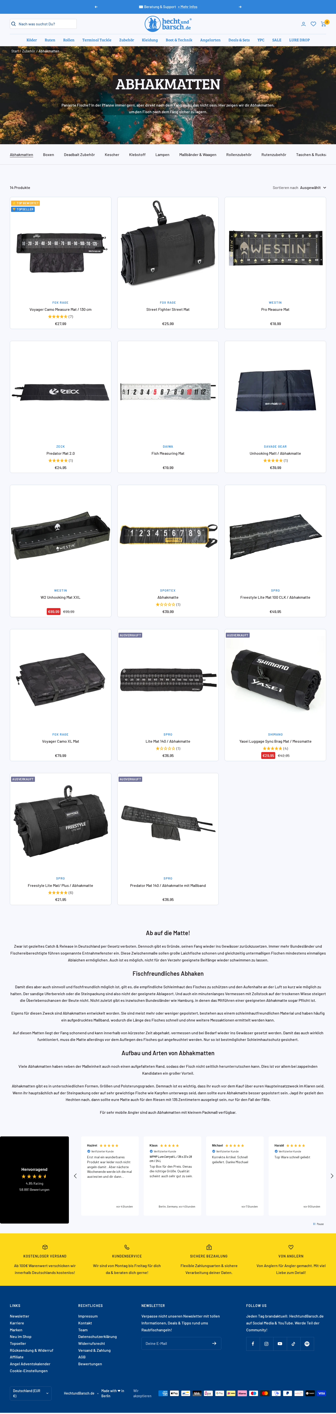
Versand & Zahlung (94, 1350)
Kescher (112, 154)
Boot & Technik (179, 39)
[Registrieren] (214, 1343)
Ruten (50, 39)
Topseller (18, 1343)
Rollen (69, 39)
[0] (313, 24)
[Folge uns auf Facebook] (253, 1344)
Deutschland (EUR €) (26, 1393)
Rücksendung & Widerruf (31, 1350)
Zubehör (126, 39)
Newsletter (19, 1316)
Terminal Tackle (96, 39)
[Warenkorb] (323, 24)
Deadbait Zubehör (79, 154)
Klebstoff (137, 154)
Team (83, 1329)
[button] (75, 1176)
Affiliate (17, 1356)
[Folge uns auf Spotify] (307, 1344)
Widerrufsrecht (91, 1343)
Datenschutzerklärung (97, 1336)
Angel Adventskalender (30, 1363)
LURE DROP (299, 39)
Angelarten (210, 39)
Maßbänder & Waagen (197, 154)
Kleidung (150, 39)
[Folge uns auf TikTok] (293, 1344)
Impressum (88, 1316)
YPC (261, 39)
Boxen (48, 154)
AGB (82, 1356)
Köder (32, 39)
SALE (276, 39)
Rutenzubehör (273, 154)
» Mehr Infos (187, 6)
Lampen (162, 154)
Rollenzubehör (239, 154)
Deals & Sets (239, 39)
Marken (16, 1329)
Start (15, 51)
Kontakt (85, 1322)
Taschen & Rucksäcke (315, 154)
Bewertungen (90, 1363)
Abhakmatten (21, 154)
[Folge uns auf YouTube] (280, 1344)
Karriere (17, 1322)
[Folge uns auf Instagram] (266, 1344)
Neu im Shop (20, 1336)
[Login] (303, 24)
